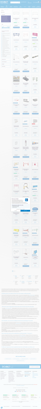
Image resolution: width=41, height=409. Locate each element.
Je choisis (15, 210)
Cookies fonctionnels (14, 207)
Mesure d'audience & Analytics (15, 206)
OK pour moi (25, 210)
